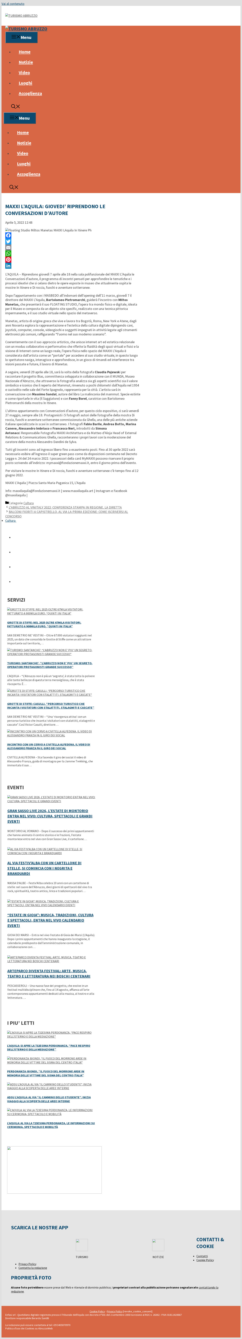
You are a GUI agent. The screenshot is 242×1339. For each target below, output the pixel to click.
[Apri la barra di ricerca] (15, 107)
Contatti (202, 1256)
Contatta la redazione (33, 1268)
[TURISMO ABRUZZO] (26, 29)
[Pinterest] (72, 260)
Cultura (28, 503)
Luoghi (25, 83)
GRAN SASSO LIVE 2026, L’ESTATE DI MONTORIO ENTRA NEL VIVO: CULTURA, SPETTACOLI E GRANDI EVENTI (49, 816)
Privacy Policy (27, 1264)
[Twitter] (72, 241)
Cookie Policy (205, 1260)
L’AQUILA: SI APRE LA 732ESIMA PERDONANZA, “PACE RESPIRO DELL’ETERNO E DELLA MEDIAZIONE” (48, 1047)
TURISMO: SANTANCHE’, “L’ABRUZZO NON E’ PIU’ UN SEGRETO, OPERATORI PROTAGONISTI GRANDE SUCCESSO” (49, 665)
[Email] (72, 247)
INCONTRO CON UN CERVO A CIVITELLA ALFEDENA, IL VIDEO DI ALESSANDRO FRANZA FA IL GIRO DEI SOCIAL (48, 746)
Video (24, 72)
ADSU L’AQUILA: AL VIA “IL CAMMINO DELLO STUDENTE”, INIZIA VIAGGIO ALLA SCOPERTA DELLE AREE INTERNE (49, 1099)
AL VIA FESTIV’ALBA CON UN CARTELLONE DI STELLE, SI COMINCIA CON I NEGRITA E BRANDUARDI (44, 868)
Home (24, 52)
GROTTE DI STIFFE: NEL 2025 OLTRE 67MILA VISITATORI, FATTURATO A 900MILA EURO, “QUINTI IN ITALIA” (44, 624)
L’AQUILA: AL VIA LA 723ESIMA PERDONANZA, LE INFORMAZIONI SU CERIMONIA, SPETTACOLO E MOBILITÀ (51, 1125)
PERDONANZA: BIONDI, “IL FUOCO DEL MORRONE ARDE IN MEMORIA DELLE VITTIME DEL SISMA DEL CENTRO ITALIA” (45, 1073)
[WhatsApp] (72, 254)
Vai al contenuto (13, 4)
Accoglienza (30, 93)
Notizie (26, 62)
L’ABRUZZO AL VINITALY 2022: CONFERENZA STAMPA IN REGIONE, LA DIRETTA (65, 507)
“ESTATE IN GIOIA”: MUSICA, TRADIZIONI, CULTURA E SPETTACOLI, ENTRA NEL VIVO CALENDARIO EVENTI (50, 920)
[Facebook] (72, 235)
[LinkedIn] (72, 266)
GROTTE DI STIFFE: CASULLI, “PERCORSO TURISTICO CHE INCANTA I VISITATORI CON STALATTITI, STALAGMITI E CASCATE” (50, 706)
